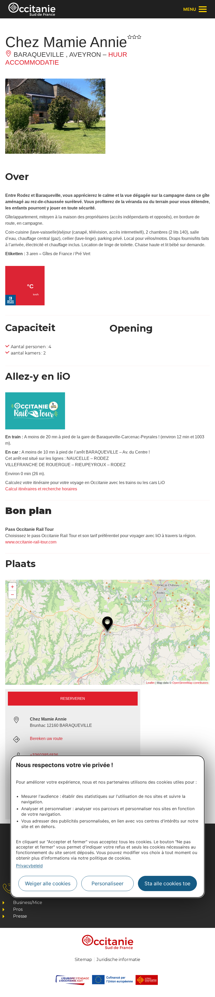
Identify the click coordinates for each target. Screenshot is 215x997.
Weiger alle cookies (48, 883)
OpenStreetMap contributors (190, 682)
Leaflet (150, 682)
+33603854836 (44, 755)
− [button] (12, 594)
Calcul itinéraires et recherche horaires (41, 489)
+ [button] (12, 586)
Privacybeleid (29, 865)
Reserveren (72, 698)
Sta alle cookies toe (167, 883)
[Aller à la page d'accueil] (31, 9)
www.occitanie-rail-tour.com (30, 542)
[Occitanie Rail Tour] (35, 428)
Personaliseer (107, 883)
